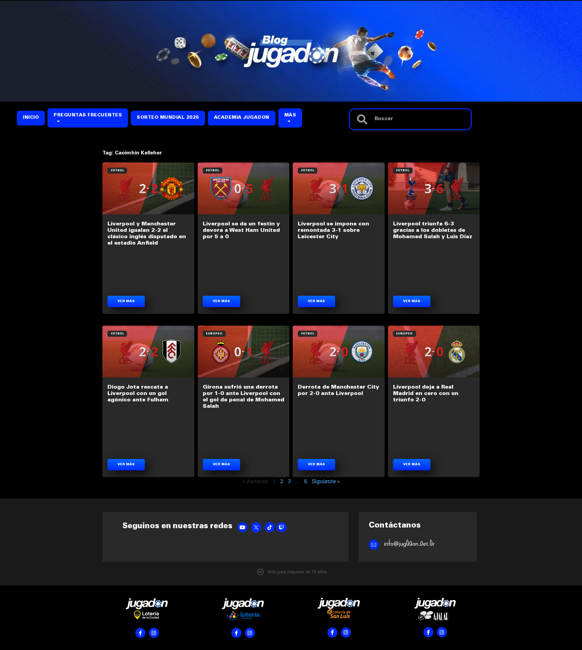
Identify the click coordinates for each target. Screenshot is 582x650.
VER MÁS (126, 301)
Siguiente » (326, 480)
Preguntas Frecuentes (88, 115)
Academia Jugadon (241, 118)
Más (290, 115)
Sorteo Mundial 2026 (168, 118)
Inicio (31, 118)
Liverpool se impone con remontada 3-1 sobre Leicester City (333, 230)
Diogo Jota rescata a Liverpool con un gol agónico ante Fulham (137, 394)
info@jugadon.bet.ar (409, 544)
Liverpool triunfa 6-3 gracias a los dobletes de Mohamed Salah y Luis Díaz (432, 230)
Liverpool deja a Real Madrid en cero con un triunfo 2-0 (425, 394)
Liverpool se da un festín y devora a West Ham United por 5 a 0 (241, 230)
